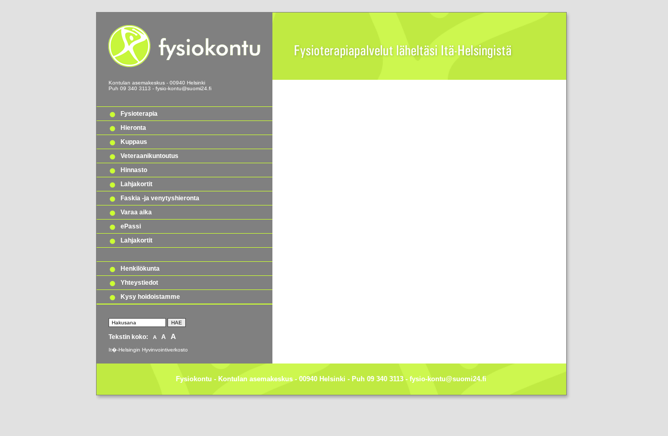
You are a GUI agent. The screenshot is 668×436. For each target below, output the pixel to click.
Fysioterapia (139, 113)
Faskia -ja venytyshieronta (160, 198)
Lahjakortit (136, 184)
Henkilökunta (140, 268)
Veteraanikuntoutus (149, 156)
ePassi (131, 226)
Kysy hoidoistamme (150, 296)
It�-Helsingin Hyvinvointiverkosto (148, 350)
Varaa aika (136, 212)
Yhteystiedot (139, 282)
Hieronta (133, 127)
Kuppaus (134, 142)
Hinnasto (134, 170)
